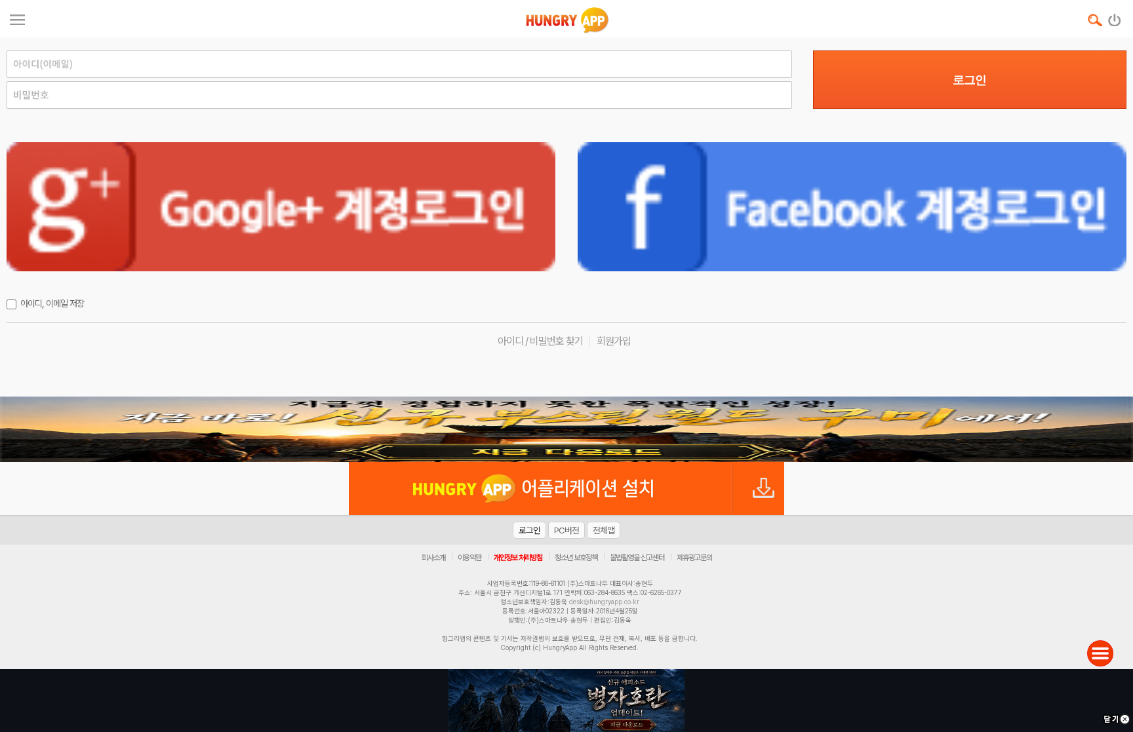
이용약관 (469, 557)
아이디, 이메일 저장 (52, 303)
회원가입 (614, 341)
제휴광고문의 (694, 557)
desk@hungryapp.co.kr (604, 602)
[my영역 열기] (17, 18)
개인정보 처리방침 (518, 557)
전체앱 (603, 530)
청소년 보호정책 (576, 557)
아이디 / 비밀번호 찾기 (540, 341)
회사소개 (433, 557)
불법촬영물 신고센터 (637, 557)
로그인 (969, 80)
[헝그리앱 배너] (566, 429)
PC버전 (566, 530)
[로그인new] (1115, 17)
